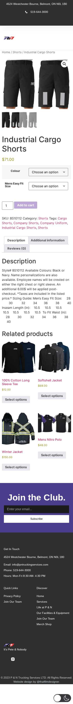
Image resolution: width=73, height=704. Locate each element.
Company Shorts (25, 223)
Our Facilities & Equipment (53, 612)
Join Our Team (46, 618)
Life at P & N (44, 607)
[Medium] (64, 21)
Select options (16, 399)
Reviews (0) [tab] (16, 248)
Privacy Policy (12, 596)
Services (42, 601)
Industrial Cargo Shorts (19, 228)
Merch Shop (44, 624)
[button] (60, 38)
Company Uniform (53, 223)
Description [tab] (16, 240)
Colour (15, 171)
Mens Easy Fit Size (14, 185)
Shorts (17, 52)
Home (6, 52)
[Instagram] (45, 21)
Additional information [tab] (48, 240)
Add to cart (25, 205)
